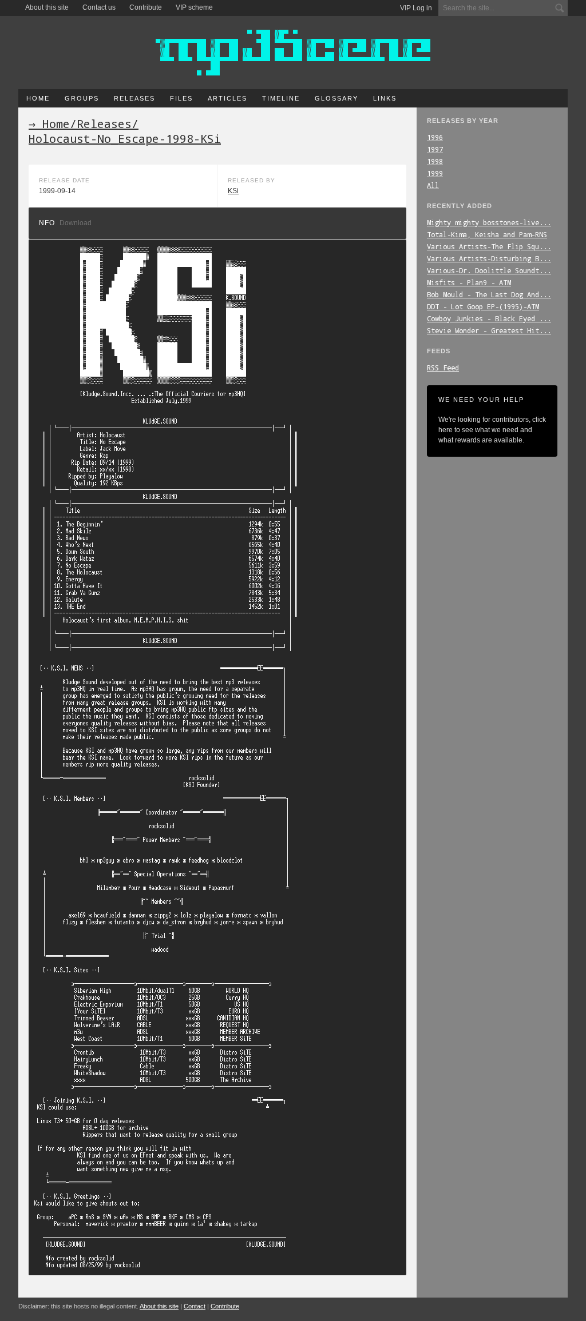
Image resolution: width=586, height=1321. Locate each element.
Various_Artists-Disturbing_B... (489, 258)
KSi (233, 191)
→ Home (49, 123)
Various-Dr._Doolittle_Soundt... (489, 270)
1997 (435, 149)
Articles (227, 98)
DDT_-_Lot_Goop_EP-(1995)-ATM (483, 306)
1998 (435, 161)
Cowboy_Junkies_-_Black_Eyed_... (489, 318)
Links (385, 98)
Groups (82, 98)
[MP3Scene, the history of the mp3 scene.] (293, 52)
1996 (435, 137)
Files (181, 98)
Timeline (281, 98)
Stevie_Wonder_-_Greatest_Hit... (489, 330)
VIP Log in (416, 8)
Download (76, 223)
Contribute (145, 7)
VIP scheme (194, 7)
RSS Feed (443, 367)
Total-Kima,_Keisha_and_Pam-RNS (487, 234)
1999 (435, 173)
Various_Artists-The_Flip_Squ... (489, 246)
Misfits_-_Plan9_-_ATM (469, 282)
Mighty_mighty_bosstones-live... (489, 222)
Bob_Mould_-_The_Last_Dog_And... (489, 294)
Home (38, 98)
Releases (134, 98)
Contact (194, 1306)
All (433, 185)
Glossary (336, 98)
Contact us (99, 7)
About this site (47, 7)
